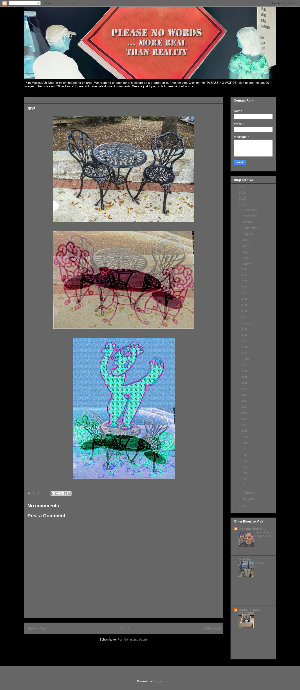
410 (244, 371)
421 (244, 293)
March (247, 264)
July (245, 240)
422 (244, 287)
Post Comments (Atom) (132, 639)
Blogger (157, 681)
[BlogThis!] (57, 493)
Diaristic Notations (252, 528)
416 (244, 329)
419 (244, 305)
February (249, 492)
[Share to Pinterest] (69, 493)
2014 (243, 204)
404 (244, 407)
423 (244, 281)
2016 (243, 192)
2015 (243, 198)
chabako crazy (249, 610)
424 (244, 275)
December (250, 209)
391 (244, 485)
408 (244, 383)
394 (244, 467)
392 (244, 479)
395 (244, 461)
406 (244, 395)
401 (244, 425)
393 (244, 473)
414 (244, 341)
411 (244, 365)
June (246, 246)
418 (244, 311)
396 (244, 455)
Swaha (260, 562)
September (250, 227)
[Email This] (53, 493)
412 (244, 353)
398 (244, 443)
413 (244, 347)
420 (244, 299)
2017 (243, 186)
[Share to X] (61, 493)
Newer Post (36, 628)
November (250, 216)
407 (244, 389)
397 (244, 449)
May (245, 252)
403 (244, 413)
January (248, 498)
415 (244, 335)
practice (247, 323)
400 (244, 431)
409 (244, 377)
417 (244, 317)
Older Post (211, 628)
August (247, 234)
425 (244, 269)
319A (245, 359)
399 (244, 437)
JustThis (245, 559)
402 (244, 419)
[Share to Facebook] (65, 493)
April (245, 258)
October (248, 222)
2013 (243, 506)
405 (244, 401)
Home (124, 628)
